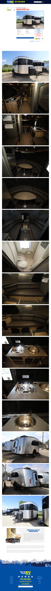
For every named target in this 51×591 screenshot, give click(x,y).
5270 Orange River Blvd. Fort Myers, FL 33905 (20, 2)
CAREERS (11, 581)
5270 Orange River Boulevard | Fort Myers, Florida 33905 (25, 580)
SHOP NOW (11, 576)
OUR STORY (11, 578)
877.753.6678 (20, 2)
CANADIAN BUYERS (39, 578)
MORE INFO (38, 30)
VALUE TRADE (38, 35)
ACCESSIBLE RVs (39, 576)
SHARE (38, 32)
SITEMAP (39, 583)
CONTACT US (11, 583)
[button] (43, 2)
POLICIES (39, 581)
